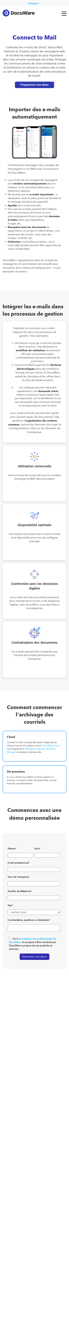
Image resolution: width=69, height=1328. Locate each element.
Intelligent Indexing (35, 748)
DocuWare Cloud (51, 745)
